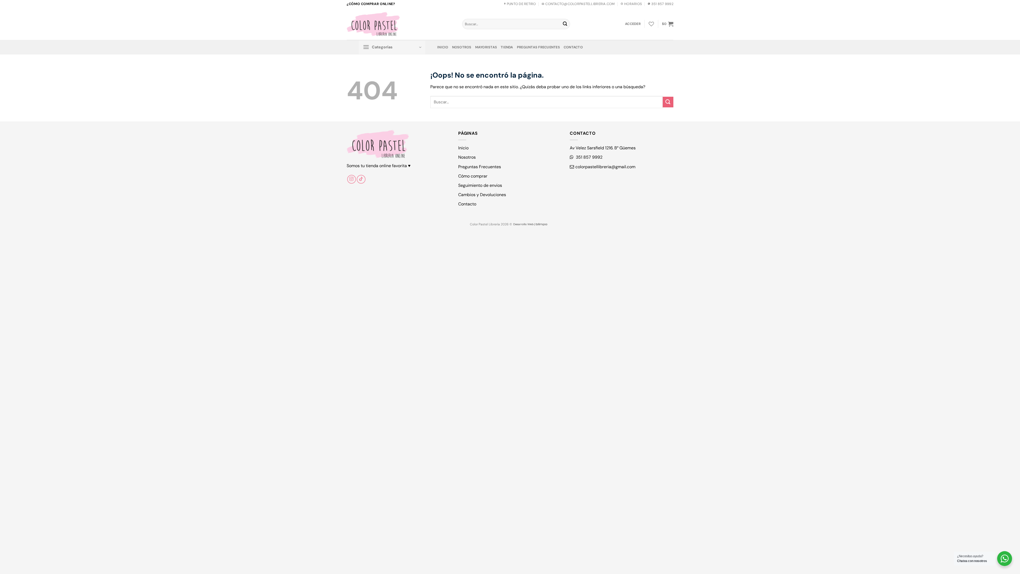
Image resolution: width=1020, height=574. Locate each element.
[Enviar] (565, 24)
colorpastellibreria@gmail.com (605, 167)
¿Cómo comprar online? (371, 4)
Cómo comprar (472, 176)
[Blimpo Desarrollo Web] (530, 224)
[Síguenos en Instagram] (351, 179)
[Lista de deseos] (651, 24)
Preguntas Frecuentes (538, 47)
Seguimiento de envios (480, 185)
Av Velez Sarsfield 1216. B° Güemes (603, 148)
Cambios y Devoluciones (482, 194)
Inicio (442, 47)
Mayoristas (486, 47)
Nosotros (461, 47)
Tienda (507, 47)
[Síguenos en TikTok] (361, 179)
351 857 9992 (588, 157)
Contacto (573, 47)
